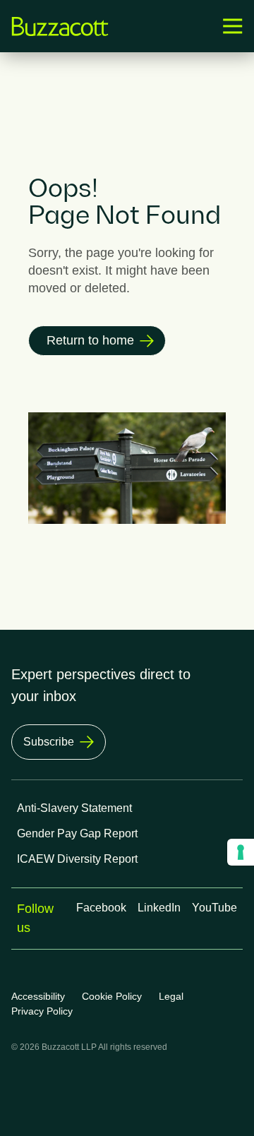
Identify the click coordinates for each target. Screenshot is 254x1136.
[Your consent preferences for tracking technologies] (240, 852)
